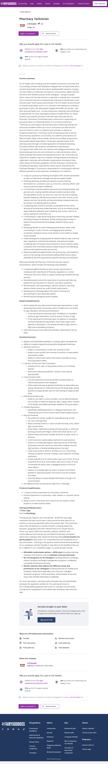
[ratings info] (20, 66)
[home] (8, 3)
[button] (49, 33)
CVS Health (32, 663)
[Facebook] (3, 729)
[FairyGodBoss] (13, 724)
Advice (39, 3)
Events (47, 3)
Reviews (56, 3)
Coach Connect (83, 3)
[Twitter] (13, 729)
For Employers (68, 3)
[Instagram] (8, 729)
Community (22, 3)
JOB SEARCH (26, 12)
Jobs (32, 3)
